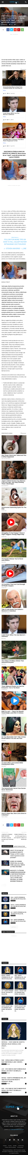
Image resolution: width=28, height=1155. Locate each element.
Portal (3, 1048)
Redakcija (4, 24)
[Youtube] (22, 1140)
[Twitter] (9, 1140)
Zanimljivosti (7, 13)
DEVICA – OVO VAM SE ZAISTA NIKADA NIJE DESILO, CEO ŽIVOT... (13, 1044)
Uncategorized (5, 854)
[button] (26, 2)
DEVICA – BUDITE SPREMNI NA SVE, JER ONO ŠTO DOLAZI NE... (7, 977)
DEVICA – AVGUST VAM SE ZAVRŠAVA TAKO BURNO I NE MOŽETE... (20, 992)
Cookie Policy (21, 1145)
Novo (6, 5)
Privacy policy (20, 1147)
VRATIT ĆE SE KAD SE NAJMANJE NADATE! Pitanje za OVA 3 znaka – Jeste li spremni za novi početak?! (17, 854)
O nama (10, 1145)
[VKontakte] (18, 1140)
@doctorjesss (15, 237)
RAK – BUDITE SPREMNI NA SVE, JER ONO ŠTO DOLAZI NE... (20, 977)
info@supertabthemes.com (17, 1129)
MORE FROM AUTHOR (19, 846)
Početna (5, 1145)
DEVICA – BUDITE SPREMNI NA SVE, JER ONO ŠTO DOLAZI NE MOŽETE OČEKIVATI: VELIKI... (14, 1079)
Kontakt (14, 1145)
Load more (13, 927)
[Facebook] (5, 1140)
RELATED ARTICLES (7, 846)
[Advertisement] (14, 46)
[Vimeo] (14, 1140)
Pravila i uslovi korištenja (10, 1147)
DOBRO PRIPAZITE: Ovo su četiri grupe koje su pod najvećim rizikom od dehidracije (20, 837)
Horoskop (13, 900)
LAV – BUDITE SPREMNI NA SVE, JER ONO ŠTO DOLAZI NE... (7, 992)
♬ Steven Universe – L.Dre (15, 248)
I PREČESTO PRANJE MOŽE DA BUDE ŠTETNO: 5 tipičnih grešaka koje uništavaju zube (7, 838)
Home (2, 5)
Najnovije (4, 865)
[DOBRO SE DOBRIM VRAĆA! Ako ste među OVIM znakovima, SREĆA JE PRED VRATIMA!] (5, 863)
